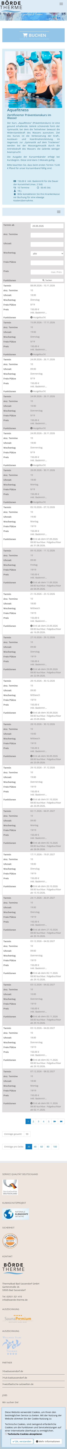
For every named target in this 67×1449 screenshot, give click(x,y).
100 (55, 1146)
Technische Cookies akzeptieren (25, 1434)
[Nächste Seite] (54, 1121)
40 (35, 1146)
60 (41, 1146)
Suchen (48, 280)
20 (29, 1146)
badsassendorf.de (13, 1371)
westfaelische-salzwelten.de (19, 1384)
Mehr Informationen (49, 1441)
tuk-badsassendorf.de (15, 1377)
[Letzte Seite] (61, 1121)
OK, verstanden (22, 1441)
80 (48, 1146)
